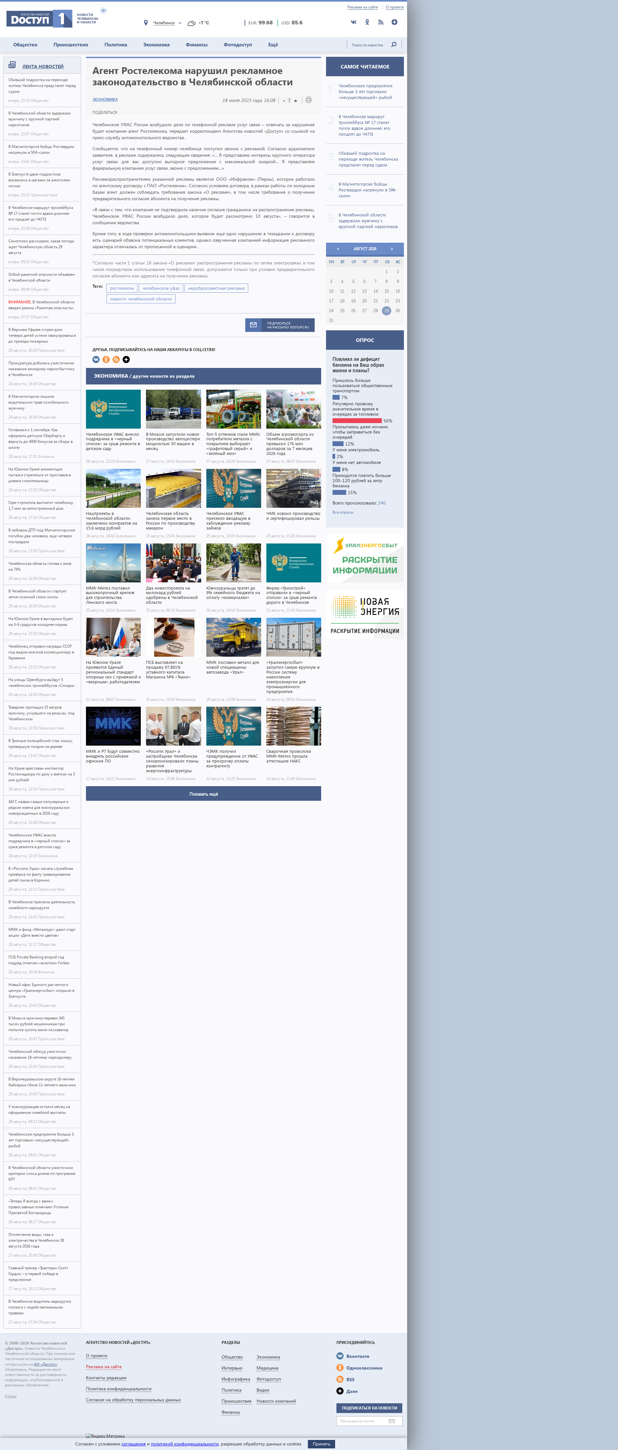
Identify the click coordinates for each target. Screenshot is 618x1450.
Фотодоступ (238, 44)
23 (397, 301)
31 (331, 320)
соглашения (134, 1444)
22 (386, 301)
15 (386, 291)
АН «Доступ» (45, 1364)
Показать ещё (203, 794)
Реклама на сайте (362, 7)
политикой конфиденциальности (185, 1444)
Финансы (197, 44)
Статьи (11, 1396)
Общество (25, 44)
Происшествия (71, 44)
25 (342, 311)
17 (331, 301)
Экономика (156, 44)
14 (375, 291)
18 (342, 301)
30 (397, 311)
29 (386, 311)
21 (375, 301)
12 (353, 291)
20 (364, 301)
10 (331, 291)
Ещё (273, 44)
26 (353, 311)
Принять (321, 1444)
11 (342, 291)
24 (331, 311)
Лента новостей (43, 66)
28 (375, 311)
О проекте (395, 7)
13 (364, 291)
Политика (115, 44)
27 (364, 311)
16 (397, 291)
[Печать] (308, 101)
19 (353, 301)
